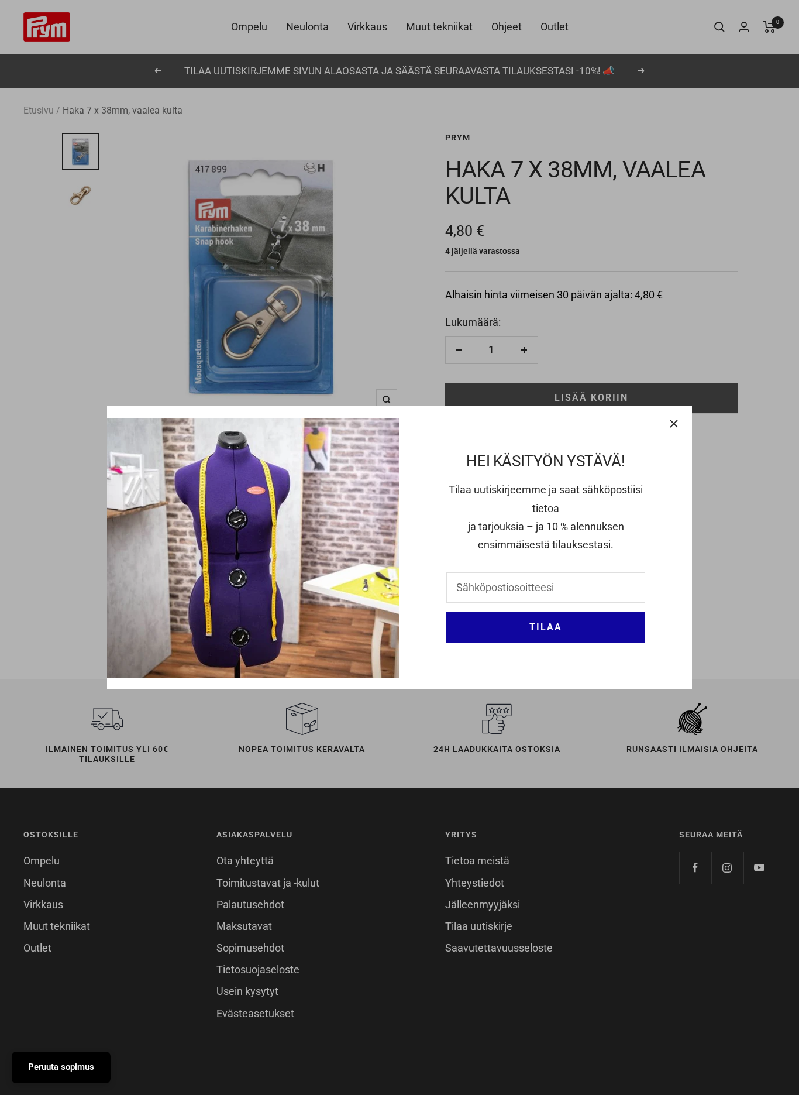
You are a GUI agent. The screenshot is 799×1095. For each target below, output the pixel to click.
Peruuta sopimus (61, 1067)
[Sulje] (674, 424)
